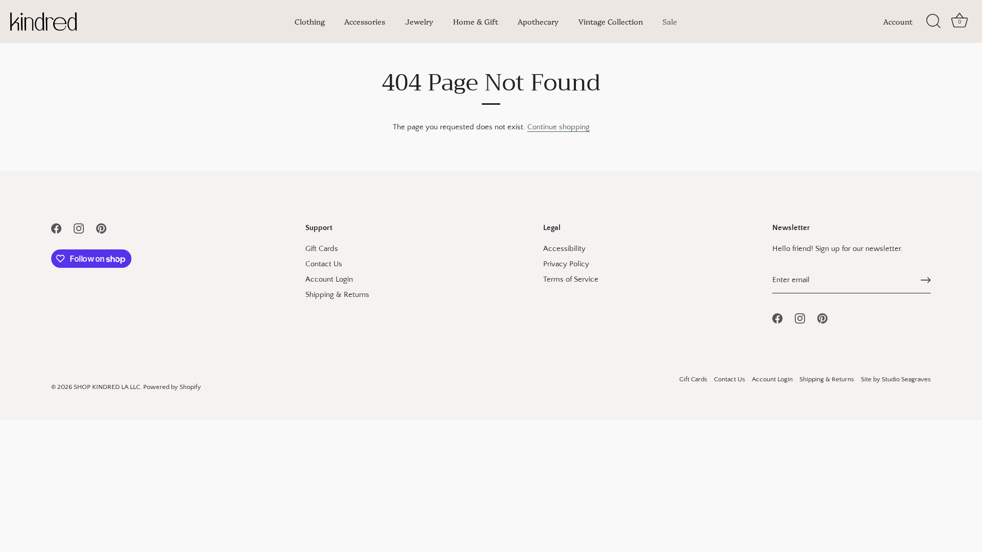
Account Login (329, 279)
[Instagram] (79, 227)
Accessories (364, 21)
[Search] (933, 21)
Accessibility (564, 248)
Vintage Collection (610, 21)
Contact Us (323, 264)
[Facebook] (56, 227)
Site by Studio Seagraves (896, 379)
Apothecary (538, 21)
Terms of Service (570, 279)
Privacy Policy (566, 264)
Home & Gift (475, 21)
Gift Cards (321, 248)
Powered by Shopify (172, 386)
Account (897, 21)
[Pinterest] (101, 227)
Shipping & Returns (337, 294)
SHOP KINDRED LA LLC (107, 386)
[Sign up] (926, 280)
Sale (669, 21)
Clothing (310, 21)
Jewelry (419, 21)
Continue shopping (558, 127)
